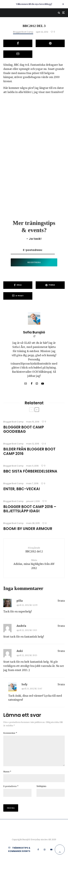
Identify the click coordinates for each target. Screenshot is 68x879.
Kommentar (10, 733)
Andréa (21, 625)
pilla (20, 600)
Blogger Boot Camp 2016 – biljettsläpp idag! (29, 509)
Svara (61, 600)
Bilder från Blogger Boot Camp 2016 (29, 451)
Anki (20, 651)
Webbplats (41, 786)
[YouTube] (51, 849)
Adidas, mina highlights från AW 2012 (34, 564)
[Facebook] (38, 849)
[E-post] (17, 54)
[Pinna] (50, 43)
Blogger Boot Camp (23, 31)
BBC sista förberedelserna (30, 471)
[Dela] (17, 43)
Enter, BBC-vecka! (21, 489)
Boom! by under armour (27, 529)
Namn (7, 771)
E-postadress (10, 786)
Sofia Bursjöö (34, 332)
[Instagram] (44, 849)
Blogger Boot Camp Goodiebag (23, 429)
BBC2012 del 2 (34, 550)
